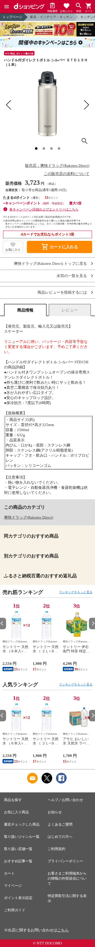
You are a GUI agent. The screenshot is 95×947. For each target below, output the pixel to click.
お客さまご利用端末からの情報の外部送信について (67, 878)
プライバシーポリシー (65, 861)
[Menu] (6, 6)
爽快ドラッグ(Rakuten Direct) (28, 517)
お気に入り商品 (16, 812)
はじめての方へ (60, 837)
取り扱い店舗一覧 (18, 849)
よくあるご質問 (60, 824)
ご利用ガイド (14, 910)
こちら (63, 930)
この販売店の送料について (66, 174)
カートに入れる (59, 247)
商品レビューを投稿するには (62, 292)
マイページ (13, 886)
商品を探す (13, 800)
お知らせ (55, 812)
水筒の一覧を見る (71, 276)
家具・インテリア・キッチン (51, 17)
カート (9, 873)
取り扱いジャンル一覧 (22, 837)
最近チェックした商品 (22, 824)
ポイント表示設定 (18, 898)
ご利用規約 (56, 849)
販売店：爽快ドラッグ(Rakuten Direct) (57, 166)
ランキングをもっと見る (75, 592)
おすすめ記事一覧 (18, 861)
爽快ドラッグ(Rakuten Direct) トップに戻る (50, 264)
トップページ (12, 17)
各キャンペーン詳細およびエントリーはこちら (44, 209)
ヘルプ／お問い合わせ (65, 800)
